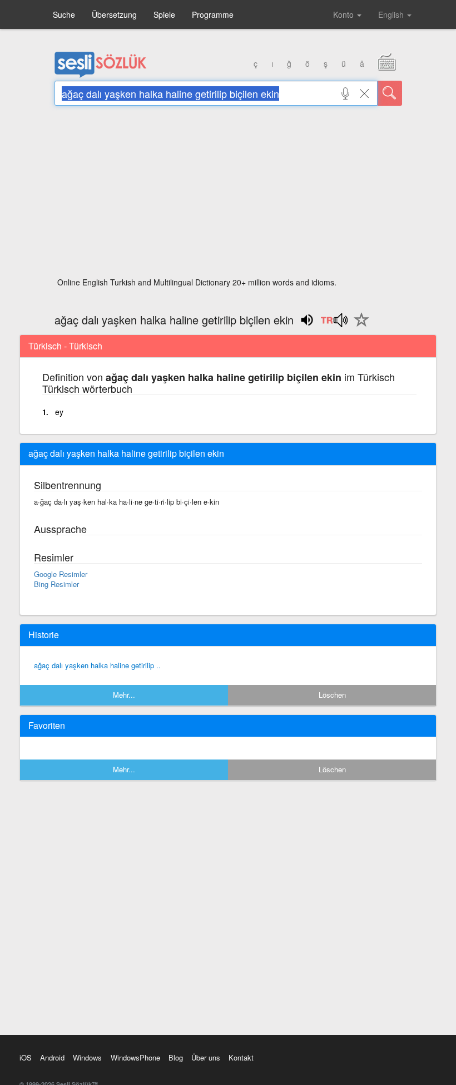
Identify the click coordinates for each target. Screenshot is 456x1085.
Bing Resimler (56, 584)
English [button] (392, 14)
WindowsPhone (135, 1057)
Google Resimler (60, 574)
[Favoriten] (359, 326)
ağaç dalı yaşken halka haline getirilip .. (97, 665)
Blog (175, 1057)
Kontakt (241, 1057)
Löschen (332, 694)
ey (59, 411)
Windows (87, 1057)
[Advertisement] (228, 195)
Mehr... (124, 694)
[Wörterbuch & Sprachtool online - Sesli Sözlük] (100, 75)
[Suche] (390, 93)
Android (52, 1057)
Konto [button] (344, 14)
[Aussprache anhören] (334, 323)
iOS (25, 1057)
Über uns (205, 1057)
